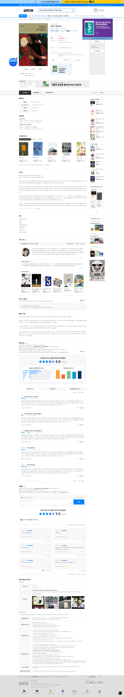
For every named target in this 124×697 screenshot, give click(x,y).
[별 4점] (25, 497)
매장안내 (43, 15)
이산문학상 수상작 (30, 73)
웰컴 (20, 19)
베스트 (29, 15)
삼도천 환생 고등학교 (100, 176)
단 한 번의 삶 (66, 288)
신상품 (32, 15)
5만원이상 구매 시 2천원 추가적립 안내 (72, 42)
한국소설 (32, 122)
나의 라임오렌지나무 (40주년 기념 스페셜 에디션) (100, 127)
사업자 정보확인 (57, 684)
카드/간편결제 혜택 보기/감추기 (72, 47)
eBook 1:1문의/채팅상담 (98, 683)
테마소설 (39, 19)
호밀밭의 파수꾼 (99, 110)
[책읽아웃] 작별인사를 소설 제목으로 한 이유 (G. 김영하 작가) (67, 264)
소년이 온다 (21, 157)
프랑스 (61, 69)
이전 (97, 210)
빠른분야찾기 (23, 15)
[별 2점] (24, 497)
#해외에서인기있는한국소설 (25, 139)
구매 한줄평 (70, 524)
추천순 (79, 392)
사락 (52, 15)
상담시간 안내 (101, 685)
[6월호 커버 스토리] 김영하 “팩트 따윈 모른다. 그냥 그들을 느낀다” (37, 265)
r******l (92, 246)
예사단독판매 (82, 15)
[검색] (73, 10)
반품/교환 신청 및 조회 (42, 617)
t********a (31, 432)
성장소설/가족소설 (38, 120)
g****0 (29, 466)
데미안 (97, 101)
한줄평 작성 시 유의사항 (83, 497)
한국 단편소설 (37, 122)
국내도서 (24, 19)
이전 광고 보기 (103, 12)
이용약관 (29, 676)
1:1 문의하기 (88, 685)
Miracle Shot (98, 161)
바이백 (39, 15)
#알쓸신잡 (40, 139)
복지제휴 (62, 676)
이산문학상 (35, 126)
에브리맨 (98, 201)
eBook (53, 60)
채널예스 (49, 15)
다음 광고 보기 (104, 12)
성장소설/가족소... (47, 19)
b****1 (92, 234)
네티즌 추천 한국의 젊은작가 (38, 129)
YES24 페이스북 (91, 676)
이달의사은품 (88, 15)
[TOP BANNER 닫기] (122, 2)
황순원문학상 (35, 127)
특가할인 (94, 15)
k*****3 (92, 221)
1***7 (29, 415)
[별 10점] (30, 497)
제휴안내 (57, 676)
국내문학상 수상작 (27, 126)
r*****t (80, 540)
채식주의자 (35, 157)
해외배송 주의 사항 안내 (97, 46)
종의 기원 (50, 157)
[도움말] (55, 40)
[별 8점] (29, 497)
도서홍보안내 (48, 676)
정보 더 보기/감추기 (59, 30)
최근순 (75, 392)
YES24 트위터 (93, 676)
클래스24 (60, 15)
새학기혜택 (76, 15)
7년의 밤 (64, 157)
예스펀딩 (56, 15)
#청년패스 (34, 139)
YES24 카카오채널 (90, 676)
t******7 (45, 570)
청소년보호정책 (42, 676)
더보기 (101, 99)
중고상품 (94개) (66, 60)
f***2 (29, 398)
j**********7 (79, 555)
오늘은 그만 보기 (86, 38)
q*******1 (45, 555)
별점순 (82, 392)
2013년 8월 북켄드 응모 (95, 223)
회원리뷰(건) (63, 30)
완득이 (97, 134)
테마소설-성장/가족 (94, 236)
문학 (91, 249)
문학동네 (57, 28)
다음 (97, 213)
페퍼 (96, 146)
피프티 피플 (78, 157)
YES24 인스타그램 (95, 676)
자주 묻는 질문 (95, 685)
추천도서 (98, 15)
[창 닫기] (70, 65)
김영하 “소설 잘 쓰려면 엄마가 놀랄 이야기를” (64, 265)
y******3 (29, 449)
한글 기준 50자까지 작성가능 (28, 501)
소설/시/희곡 (32, 19)
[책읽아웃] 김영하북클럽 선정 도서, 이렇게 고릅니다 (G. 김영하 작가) (37, 264)
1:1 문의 (48, 617)
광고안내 (53, 676)
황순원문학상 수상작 (30, 75)
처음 (22, 392)
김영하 (52, 28)
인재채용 (24, 676)
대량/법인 (103, 15)
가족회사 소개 (100, 677)
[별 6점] (27, 497)
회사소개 (20, 676)
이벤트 (36, 15)
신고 (38, 398)
